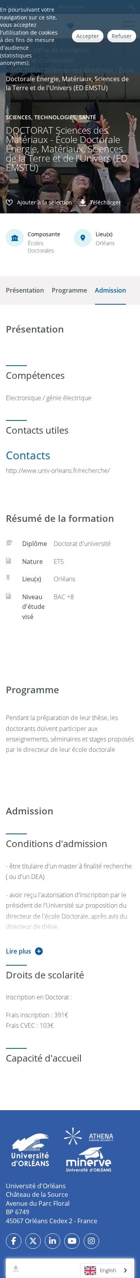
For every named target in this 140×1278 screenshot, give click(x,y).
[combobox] (106, 1270)
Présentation (25, 290)
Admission (110, 290)
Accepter (87, 36)
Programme (69, 290)
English (108, 1270)
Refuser (122, 36)
